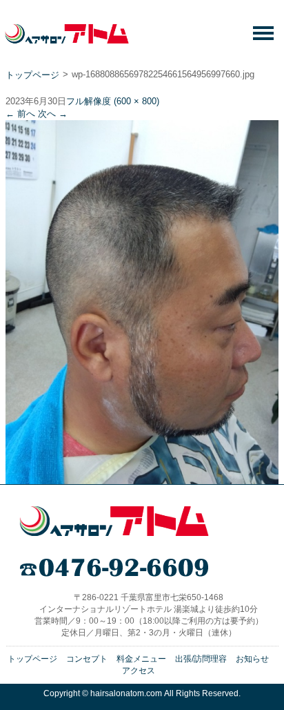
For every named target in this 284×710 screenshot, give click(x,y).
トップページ (32, 75)
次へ (53, 113)
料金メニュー (141, 659)
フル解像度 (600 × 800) (112, 101)
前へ (20, 113)
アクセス (138, 670)
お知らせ (252, 659)
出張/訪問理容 (201, 659)
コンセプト (87, 659)
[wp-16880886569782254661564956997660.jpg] (142, 479)
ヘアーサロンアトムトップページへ (114, 521)
